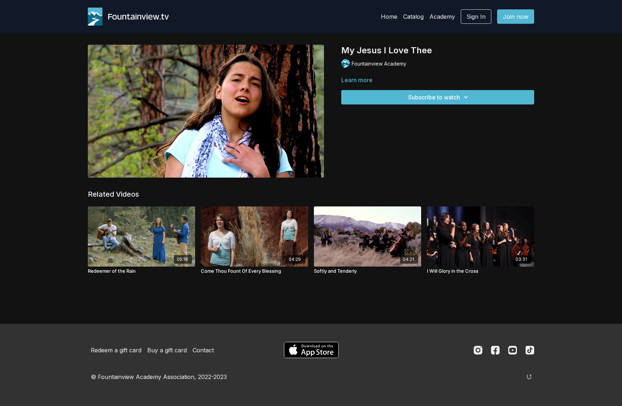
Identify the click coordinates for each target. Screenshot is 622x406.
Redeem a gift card (116, 350)
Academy (442, 16)
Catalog (413, 16)
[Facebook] (495, 350)
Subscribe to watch (434, 97)
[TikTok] (530, 350)
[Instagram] (478, 350)
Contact (203, 350)
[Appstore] (311, 350)
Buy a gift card (167, 350)
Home (389, 16)
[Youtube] (512, 350)
